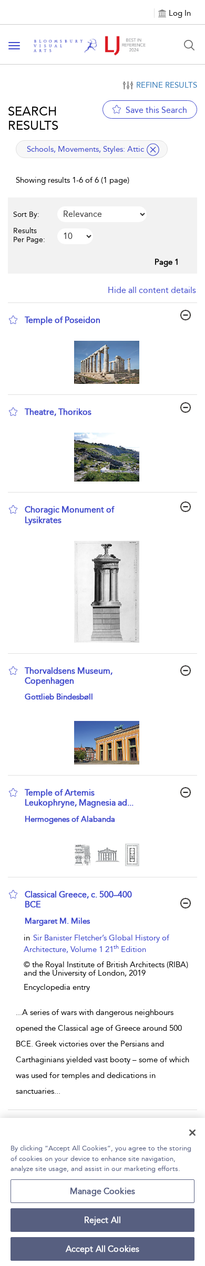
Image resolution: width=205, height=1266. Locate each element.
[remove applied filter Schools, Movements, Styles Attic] (153, 149)
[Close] (192, 1132)
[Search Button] (189, 45)
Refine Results (166, 85)
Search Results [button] (33, 118)
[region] (102, 1192)
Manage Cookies (102, 1191)
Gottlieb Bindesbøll (59, 697)
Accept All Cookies (103, 1249)
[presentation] (106, 362)
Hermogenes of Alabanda (70, 819)
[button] (13, 320)
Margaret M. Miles (57, 921)
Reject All (102, 1220)
